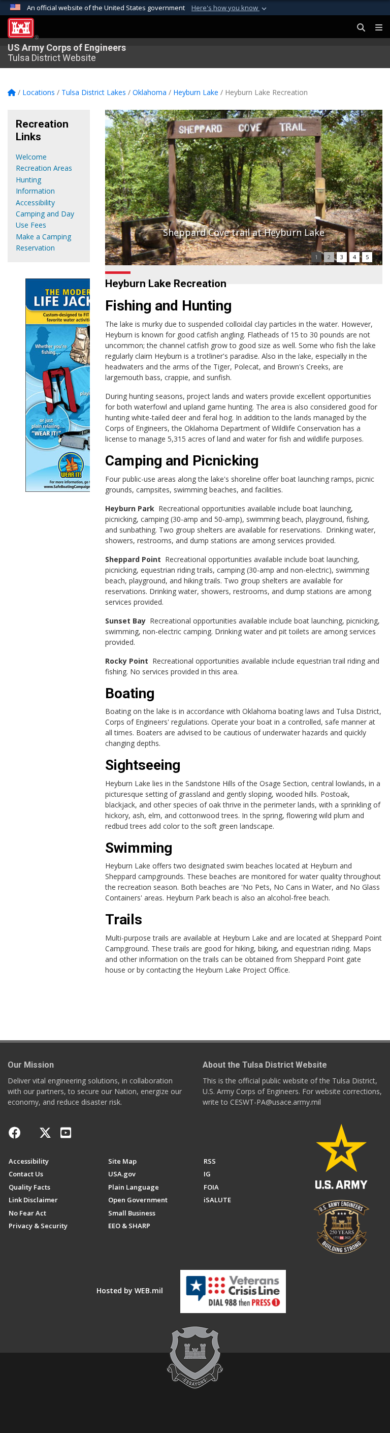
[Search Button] (357, 28)
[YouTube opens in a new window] (65, 1133)
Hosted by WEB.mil (129, 1290)
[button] (230, 8)
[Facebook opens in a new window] (15, 1133)
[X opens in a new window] (45, 1133)
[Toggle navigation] (374, 28)
